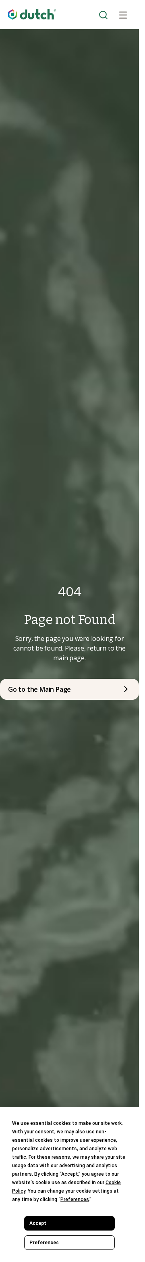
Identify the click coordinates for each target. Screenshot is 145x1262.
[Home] (32, 14)
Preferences (44, 1242)
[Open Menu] (123, 14)
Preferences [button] (74, 1199)
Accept (37, 1223)
